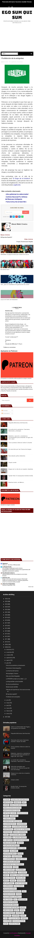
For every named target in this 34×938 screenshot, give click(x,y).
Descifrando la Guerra (8, 573)
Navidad (12, 880)
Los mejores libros (10, 872)
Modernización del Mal (12, 687)
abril (7, 705)
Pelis (24, 891)
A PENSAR (7, 799)
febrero (8, 711)
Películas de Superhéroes (12, 891)
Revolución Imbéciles (11, 904)
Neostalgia (21, 880)
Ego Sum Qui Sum (17, 14)
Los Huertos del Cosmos (12, 670)
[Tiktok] (15, 5)
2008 (6, 647)
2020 (6, 615)
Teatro (23, 915)
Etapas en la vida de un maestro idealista (20, 469)
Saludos (23, 907)
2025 (6, 601)
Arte (24, 802)
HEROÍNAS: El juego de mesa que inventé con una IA (15, 254)
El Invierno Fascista (19, 837)
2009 (6, 644)
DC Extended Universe (19, 826)
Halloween (13, 850)
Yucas (6, 923)
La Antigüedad (16, 856)
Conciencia (13, 815)
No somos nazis (5, 269)
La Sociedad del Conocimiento (13, 864)
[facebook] (9, 7)
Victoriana (7, 921)
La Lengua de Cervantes (11, 861)
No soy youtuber (21, 883)
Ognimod (5, 563)
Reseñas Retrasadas (10, 902)
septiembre (9, 657)
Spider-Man (19, 912)
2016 (6, 625)
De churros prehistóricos (12, 684)
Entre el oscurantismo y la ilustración (15, 665)
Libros (16, 867)
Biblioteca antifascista (18, 805)
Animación (17, 802)
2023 (6, 606)
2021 (6, 612)
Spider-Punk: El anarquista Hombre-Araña (20, 475)
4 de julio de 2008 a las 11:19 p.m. (13, 344)
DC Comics (7, 826)
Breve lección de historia (12, 807)
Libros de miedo (9, 869)
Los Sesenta (22, 872)
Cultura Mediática (10, 823)
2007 (6, 716)
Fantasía (20, 842)
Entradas (5, 410)
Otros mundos (18, 886)
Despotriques (8, 829)
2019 (6, 617)
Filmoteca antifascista (11, 845)
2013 (6, 633)
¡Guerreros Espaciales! (8, 583)
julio (7, 663)
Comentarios (6, 413)
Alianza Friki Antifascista (20, 799)
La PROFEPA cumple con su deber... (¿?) (16, 678)
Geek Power (21, 848)
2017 (6, 623)
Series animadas (9, 912)
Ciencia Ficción (22, 813)
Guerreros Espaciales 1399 (8, 585)
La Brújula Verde (6, 566)
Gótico (6, 850)
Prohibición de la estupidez (13, 696)
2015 (6, 628)
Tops (5, 918)
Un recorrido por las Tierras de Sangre (19, 449)
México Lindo (21, 877)
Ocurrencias (20, 61)
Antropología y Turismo (12, 673)
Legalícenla (13, 61)
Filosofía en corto (10, 848)
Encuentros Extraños (21, 840)
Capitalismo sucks (10, 813)
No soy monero (9, 883)
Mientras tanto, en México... (16, 482)
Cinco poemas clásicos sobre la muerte (20, 442)
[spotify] (18, 5)
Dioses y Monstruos (20, 832)
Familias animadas (9, 842)
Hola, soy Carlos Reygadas (13, 676)
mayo (8, 702)
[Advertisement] (17, 40)
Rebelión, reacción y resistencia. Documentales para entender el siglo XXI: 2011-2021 (20, 437)
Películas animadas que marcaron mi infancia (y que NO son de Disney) (20, 768)
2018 (6, 620)
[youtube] (12, 7)
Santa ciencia (8, 910)
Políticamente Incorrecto (12, 896)
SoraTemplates (13, 933)
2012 (6, 636)
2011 (6, 639)
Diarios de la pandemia (22, 829)
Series (22, 910)
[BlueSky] (24, 5)
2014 (6, 631)
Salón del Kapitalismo (11, 907)
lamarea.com (6, 577)
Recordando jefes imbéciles (16, 455)
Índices (20, 853)
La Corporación (9, 859)
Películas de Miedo (10, 888)
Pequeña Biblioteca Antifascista (18, 422)
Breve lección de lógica (11, 810)
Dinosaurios (8, 832)
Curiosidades (22, 823)
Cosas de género (9, 818)
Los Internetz (20, 869)
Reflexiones (23, 899)
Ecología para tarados (17, 834)
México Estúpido (9, 877)
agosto (8, 660)
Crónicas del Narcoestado (12, 821)
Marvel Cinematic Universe (19, 875)
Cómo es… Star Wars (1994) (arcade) (11, 564)
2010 (6, 641)
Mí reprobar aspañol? (11, 694)
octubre (8, 655)
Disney (6, 834)
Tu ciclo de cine (14, 918)
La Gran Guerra (21, 859)
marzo (8, 708)
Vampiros (24, 918)
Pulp (15, 899)
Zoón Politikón (14, 923)
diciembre (9, 649)
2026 (6, 598)
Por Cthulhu (8, 899)
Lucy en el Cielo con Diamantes (9, 299)
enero (8, 713)
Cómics (6, 815)
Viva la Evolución (19, 921)
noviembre (9, 652)
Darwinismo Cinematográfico (13, 668)
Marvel (6, 875)
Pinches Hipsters (9, 894)
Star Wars (7, 915)
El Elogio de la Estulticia (21, 178)
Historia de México (10, 853)
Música (6, 880)
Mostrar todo (30, 586)
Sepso (16, 910)
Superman (16, 915)
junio (7, 700)
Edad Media (7, 837)
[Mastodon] (21, 5)
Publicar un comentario (10, 347)
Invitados (7, 856)
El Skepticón (8, 840)
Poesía (19, 894)
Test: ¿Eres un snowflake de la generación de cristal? (15, 284)
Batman (6, 805)
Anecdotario (8, 802)
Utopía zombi (12, 462)
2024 (6, 604)
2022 (6, 609)
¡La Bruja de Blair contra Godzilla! (14, 681)
